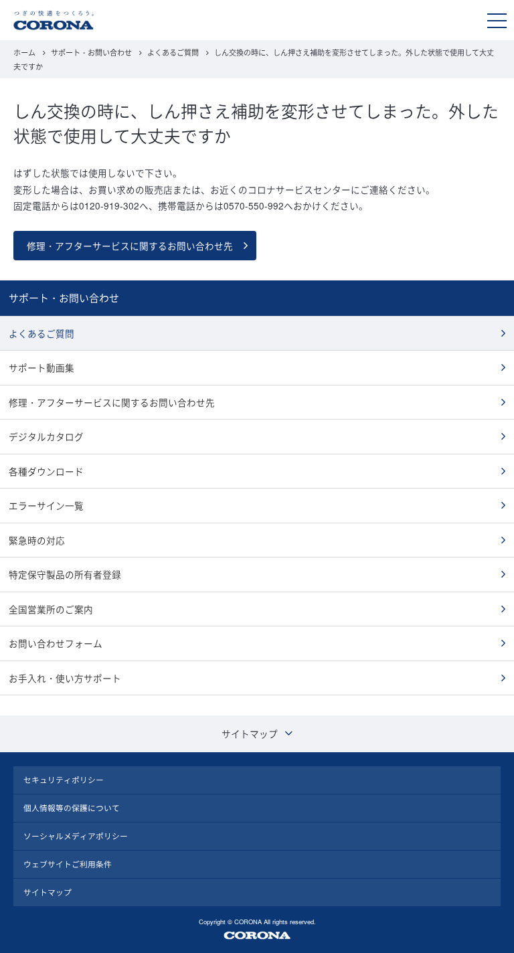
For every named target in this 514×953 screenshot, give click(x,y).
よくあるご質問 (173, 52)
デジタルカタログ (46, 436)
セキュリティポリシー (63, 779)
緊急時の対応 (37, 540)
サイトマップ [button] (250, 733)
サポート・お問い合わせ (91, 52)
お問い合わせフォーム (55, 643)
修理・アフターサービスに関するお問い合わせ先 (130, 245)
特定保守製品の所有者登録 (65, 574)
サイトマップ (47, 892)
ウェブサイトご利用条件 (67, 864)
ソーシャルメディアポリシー (75, 836)
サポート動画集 (41, 367)
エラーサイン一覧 (46, 505)
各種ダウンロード (46, 471)
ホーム (24, 52)
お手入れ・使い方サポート (65, 678)
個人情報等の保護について (71, 807)
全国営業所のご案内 (51, 609)
